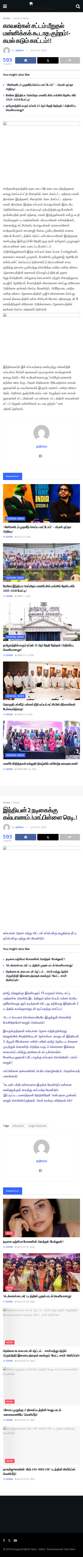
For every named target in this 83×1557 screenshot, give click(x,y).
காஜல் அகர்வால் (37, 1125)
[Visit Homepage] (41, 6)
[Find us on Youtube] (15, 1540)
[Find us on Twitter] (9, 1540)
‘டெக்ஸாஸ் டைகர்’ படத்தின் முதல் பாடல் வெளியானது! (39, 965)
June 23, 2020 (38, 827)
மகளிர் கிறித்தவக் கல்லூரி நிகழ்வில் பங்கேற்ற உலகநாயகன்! (40, 763)
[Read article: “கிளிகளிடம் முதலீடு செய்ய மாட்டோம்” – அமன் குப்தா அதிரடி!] (41, 503)
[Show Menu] (5, 6)
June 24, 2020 (38, 50)
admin (19, 50)
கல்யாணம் (18, 1125)
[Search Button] (78, 6)
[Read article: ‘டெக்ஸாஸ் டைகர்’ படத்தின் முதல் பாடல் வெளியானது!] (41, 1272)
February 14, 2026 (26, 769)
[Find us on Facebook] (4, 1540)
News (16, 802)
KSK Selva (31, 1549)
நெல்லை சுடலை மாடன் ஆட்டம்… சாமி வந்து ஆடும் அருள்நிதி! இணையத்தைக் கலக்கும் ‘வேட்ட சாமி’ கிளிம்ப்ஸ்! (37, 976)
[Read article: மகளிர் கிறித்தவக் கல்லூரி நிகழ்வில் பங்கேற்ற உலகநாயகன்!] (41, 740)
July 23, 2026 (24, 536)
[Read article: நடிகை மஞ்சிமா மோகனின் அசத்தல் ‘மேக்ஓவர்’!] (41, 1218)
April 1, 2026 (24, 596)
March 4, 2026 (25, 714)
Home (6, 18)
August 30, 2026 (26, 1247)
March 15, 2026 (25, 655)
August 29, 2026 (26, 1301)
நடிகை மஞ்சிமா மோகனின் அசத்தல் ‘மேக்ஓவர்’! (35, 959)
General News (21, 18)
